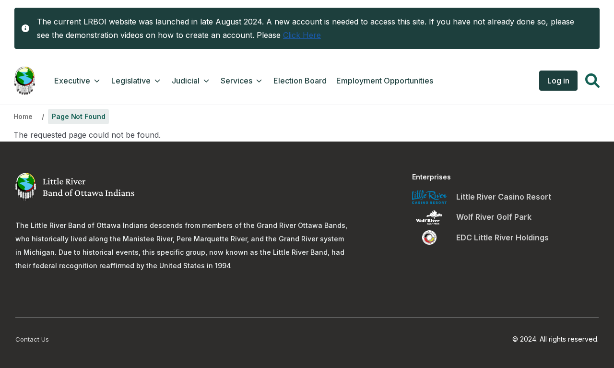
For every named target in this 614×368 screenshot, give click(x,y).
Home (22, 116)
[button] (592, 82)
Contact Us (32, 339)
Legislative (131, 80)
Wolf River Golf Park (493, 217)
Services (236, 80)
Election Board (300, 80)
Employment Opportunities (384, 80)
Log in (558, 80)
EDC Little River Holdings (502, 237)
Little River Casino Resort (503, 197)
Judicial (186, 80)
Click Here (302, 35)
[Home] (24, 81)
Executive (72, 80)
